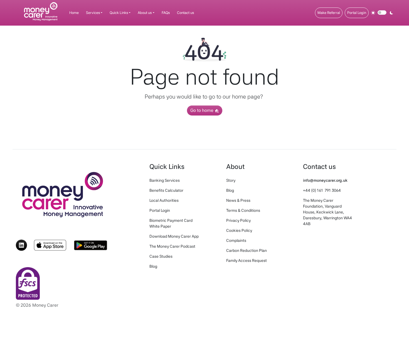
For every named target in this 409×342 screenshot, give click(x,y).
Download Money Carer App (174, 236)
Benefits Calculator (166, 190)
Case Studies (161, 256)
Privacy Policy (238, 220)
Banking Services (164, 180)
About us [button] (145, 13)
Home (74, 13)
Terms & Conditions (243, 210)
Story (230, 180)
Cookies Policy (239, 230)
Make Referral (328, 13)
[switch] (382, 12)
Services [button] (93, 13)
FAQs (166, 13)
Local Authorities (164, 200)
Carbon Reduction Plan (246, 250)
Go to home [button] (202, 110)
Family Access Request (246, 260)
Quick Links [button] (119, 13)
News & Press (238, 200)
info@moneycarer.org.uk (325, 180)
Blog (153, 266)
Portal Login (356, 13)
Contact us (185, 13)
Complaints (236, 240)
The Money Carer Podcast (172, 246)
